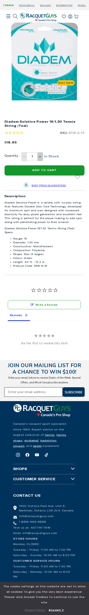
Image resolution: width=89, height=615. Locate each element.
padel (37, 446)
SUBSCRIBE (74, 392)
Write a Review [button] (46, 305)
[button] (8, 22)
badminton (48, 440)
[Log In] (70, 15)
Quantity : (12, 156)
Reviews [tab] (16, 315)
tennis (50, 435)
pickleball (31, 440)
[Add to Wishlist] (77, 177)
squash (19, 446)
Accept (56, 610)
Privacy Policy (35, 610)
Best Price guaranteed (49, 185)
